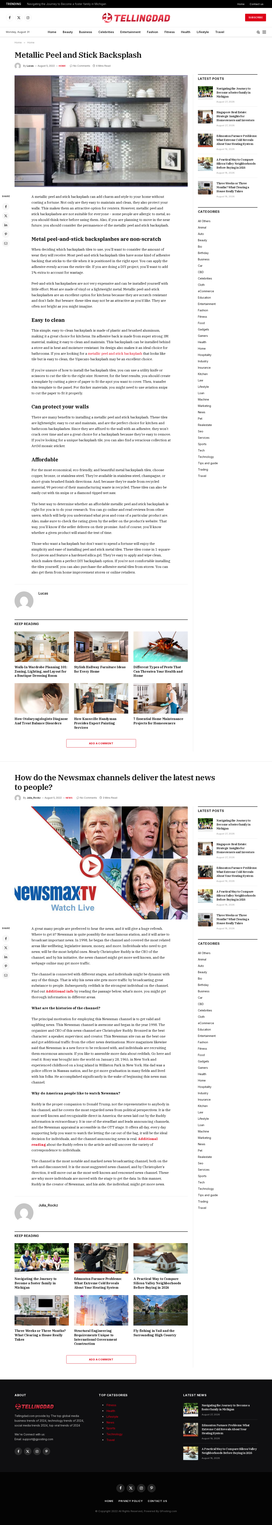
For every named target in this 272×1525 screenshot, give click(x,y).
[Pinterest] (6, 234)
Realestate (205, 425)
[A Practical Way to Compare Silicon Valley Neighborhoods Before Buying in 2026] (205, 164)
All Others (204, 221)
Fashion (152, 32)
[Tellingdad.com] (136, 17)
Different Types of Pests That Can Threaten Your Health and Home (157, 671)
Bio (200, 246)
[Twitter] (6, 216)
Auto (201, 233)
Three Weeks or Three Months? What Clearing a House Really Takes (232, 187)
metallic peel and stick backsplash (115, 353)
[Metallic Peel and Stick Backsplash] (101, 131)
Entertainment (130, 32)
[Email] (6, 243)
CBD (201, 272)
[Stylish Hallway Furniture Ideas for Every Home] (101, 646)
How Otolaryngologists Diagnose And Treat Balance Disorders (41, 721)
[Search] (258, 32)
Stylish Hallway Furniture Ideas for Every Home (100, 669)
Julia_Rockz (34, 797)
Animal (202, 227)
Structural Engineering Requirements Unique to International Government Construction (95, 1337)
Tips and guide (208, 463)
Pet (200, 418)
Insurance (204, 367)
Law (200, 380)
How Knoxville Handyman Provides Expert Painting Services (95, 723)
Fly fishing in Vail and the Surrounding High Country (154, 1333)
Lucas (30, 65)
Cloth (201, 284)
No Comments (81, 65)
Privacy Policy (130, 1501)
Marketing (204, 405)
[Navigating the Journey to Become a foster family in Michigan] (205, 93)
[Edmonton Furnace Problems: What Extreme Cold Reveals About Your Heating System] (205, 140)
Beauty (68, 32)
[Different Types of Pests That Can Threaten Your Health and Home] (160, 646)
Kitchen (203, 374)
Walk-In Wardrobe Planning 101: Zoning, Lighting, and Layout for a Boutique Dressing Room (41, 671)
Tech (201, 450)
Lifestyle (203, 32)
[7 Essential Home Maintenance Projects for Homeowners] (160, 698)
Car (200, 265)
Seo (200, 431)
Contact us (256, 4)
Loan (201, 393)
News (201, 412)
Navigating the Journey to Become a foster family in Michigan (66, 4)
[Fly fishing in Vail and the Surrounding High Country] (160, 1310)
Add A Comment (101, 743)
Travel (219, 32)
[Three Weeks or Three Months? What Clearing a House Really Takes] (205, 187)
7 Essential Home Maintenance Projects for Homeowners (158, 721)
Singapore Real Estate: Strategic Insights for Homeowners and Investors (235, 116)
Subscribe (256, 17)
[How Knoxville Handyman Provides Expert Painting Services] (101, 698)
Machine (203, 399)
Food (201, 323)
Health (185, 32)
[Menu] (264, 32)
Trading (203, 469)
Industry (203, 361)
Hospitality (204, 355)
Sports (202, 444)
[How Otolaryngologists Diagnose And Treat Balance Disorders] (42, 698)
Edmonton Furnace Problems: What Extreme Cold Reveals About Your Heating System (236, 140)
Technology (206, 456)
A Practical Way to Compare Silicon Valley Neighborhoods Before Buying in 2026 (235, 163)
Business (85, 32)
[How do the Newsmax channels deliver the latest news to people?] (101, 863)
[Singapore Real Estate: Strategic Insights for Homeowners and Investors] (205, 116)
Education (204, 297)
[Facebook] (6, 206)
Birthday (203, 253)
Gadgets (203, 329)
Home (241, 4)
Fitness (169, 32)
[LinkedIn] (6, 225)
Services (203, 437)
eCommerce (206, 291)
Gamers (203, 335)
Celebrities (106, 32)
